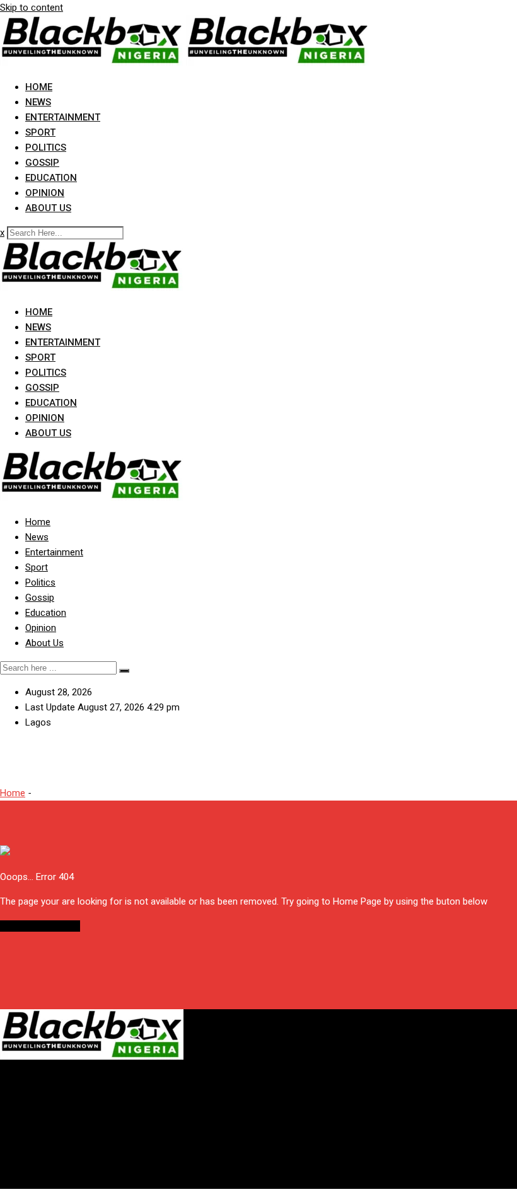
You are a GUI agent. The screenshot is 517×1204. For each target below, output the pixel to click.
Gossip (42, 162)
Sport (40, 132)
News (38, 102)
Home (38, 87)
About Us (48, 208)
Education (51, 177)
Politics (45, 147)
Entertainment (62, 117)
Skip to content (31, 7)
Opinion (44, 193)
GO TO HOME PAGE (40, 926)
